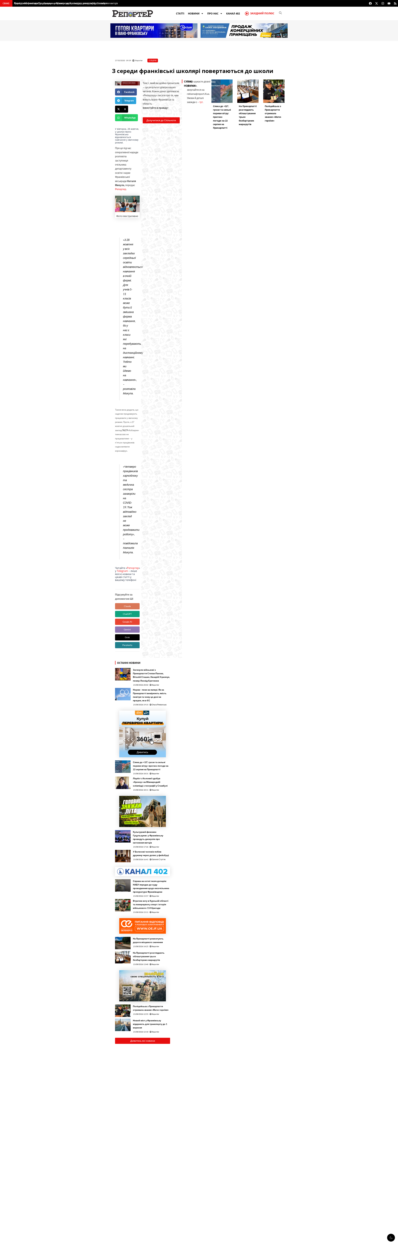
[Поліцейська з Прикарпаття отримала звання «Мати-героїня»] (123, 1010)
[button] (126, 92)
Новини (193, 13)
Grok (127, 637)
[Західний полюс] (247, 14)
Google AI (127, 621)
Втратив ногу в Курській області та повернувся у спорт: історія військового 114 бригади (150, 904)
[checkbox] (391, 1238)
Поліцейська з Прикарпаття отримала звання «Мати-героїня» (151, 1008)
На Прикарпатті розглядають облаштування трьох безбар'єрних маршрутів (148, 956)
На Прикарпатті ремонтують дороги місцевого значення (148, 940)
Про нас (212, 13)
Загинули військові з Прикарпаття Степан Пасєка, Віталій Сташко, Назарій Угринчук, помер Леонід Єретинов (151, 675)
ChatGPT (127, 614)
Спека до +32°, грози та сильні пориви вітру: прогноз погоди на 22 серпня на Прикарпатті (150, 766)
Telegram (122, 571)
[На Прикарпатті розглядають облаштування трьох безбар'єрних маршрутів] (123, 957)
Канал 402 (233, 13)
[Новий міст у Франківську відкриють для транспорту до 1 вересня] (123, 1025)
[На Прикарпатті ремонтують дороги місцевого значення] (123, 943)
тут (201, 101)
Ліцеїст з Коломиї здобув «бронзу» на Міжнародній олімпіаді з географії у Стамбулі (150, 782)
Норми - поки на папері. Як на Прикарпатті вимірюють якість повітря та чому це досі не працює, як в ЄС (150, 695)
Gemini (127, 629)
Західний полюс (262, 13)
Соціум (152, 60)
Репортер (120, 189)
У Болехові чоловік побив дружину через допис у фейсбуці (151, 853)
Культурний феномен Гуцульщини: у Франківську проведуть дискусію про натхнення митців (148, 837)
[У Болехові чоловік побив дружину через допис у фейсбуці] (123, 856)
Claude (127, 606)
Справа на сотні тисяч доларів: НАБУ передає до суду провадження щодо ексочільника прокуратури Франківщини (151, 886)
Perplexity (127, 645)
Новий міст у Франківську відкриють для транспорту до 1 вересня (150, 1024)
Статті (180, 13)
